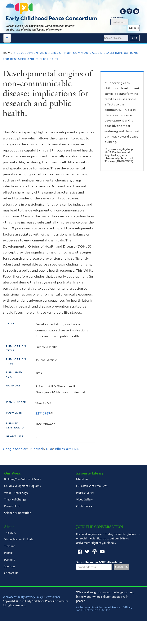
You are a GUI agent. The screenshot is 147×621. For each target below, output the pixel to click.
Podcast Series (85, 493)
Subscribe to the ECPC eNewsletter (99, 562)
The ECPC (10, 533)
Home (7, 53)
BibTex (60, 449)
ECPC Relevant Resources (91, 486)
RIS (76, 449)
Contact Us (11, 573)
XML (70, 449)
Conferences (84, 506)
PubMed (37, 449)
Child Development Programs (22, 486)
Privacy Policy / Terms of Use (43, 597)
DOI (50, 449)
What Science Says (16, 493)
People (8, 553)
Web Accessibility (13, 597)
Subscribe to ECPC (118, 17)
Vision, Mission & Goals (18, 539)
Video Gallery (84, 499)
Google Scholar (16, 449)
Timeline (9, 546)
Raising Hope (12, 506)
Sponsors (9, 566)
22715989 (43, 413)
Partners (9, 560)
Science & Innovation (17, 513)
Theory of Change (15, 499)
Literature (82, 479)
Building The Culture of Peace (22, 479)
